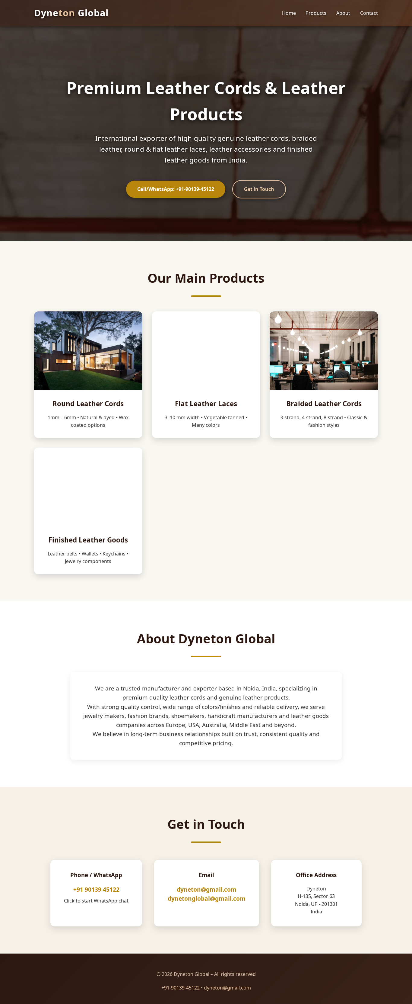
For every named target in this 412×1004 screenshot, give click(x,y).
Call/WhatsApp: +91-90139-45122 (175, 189)
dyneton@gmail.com (206, 889)
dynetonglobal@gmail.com (207, 898)
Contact (369, 13)
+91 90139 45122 (96, 889)
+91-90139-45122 (180, 987)
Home (289, 13)
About (343, 13)
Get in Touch (259, 189)
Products (316, 13)
